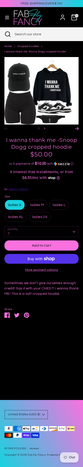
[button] (41, 164)
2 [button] (44, 128)
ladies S (14, 205)
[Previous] (6, 128)
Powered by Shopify (59, 454)
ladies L (59, 205)
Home (8, 46)
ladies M (37, 205)
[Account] (62, 15)
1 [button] (39, 128)
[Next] (77, 128)
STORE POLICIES (15, 448)
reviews (34, 448)
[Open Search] (7, 34)
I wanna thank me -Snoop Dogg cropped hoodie (35, 51)
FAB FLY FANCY (18, 189)
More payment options (41, 269)
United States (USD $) (24, 414)
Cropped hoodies (28, 46)
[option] (41, 90)
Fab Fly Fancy (37, 454)
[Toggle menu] (7, 17)
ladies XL (15, 217)
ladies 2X (40, 217)
